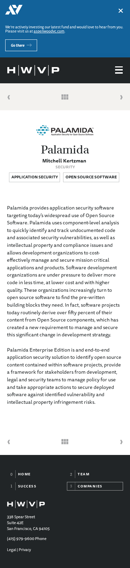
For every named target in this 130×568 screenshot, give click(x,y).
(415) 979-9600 (20, 539)
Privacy (25, 549)
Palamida (65, 150)
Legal (11, 549)
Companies (90, 486)
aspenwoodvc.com (49, 31)
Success (27, 486)
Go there (17, 45)
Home (24, 474)
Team (83, 474)
